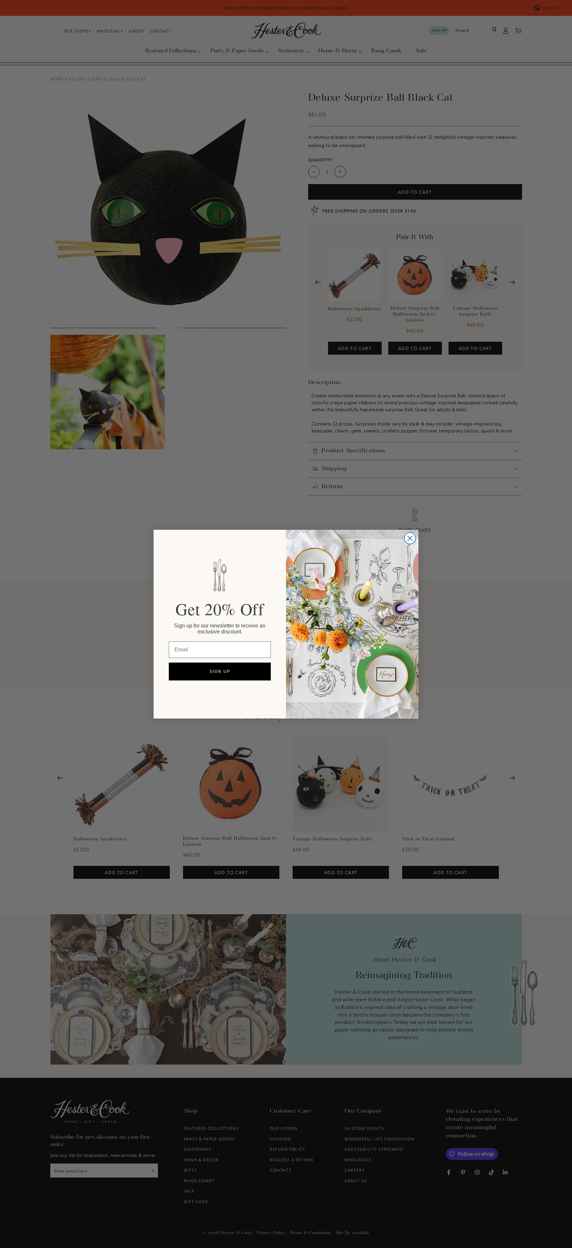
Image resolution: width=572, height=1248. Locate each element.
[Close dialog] (410, 538)
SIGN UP (220, 671)
